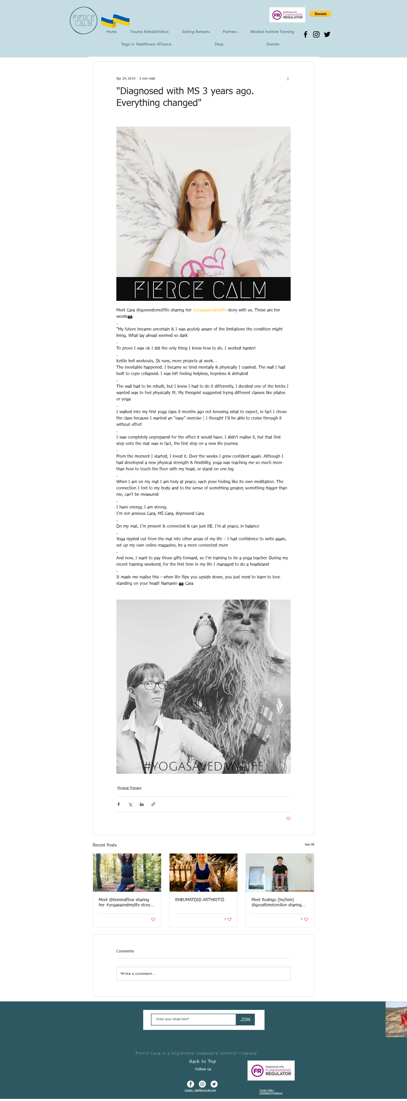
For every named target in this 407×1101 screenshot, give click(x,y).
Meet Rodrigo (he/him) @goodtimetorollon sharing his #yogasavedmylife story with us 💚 (277, 903)
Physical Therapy (129, 788)
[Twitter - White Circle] (214, 1084)
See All (309, 844)
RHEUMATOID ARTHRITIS (199, 900)
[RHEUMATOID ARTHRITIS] (204, 873)
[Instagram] (316, 34)
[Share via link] (153, 804)
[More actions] (288, 78)
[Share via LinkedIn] (141, 804)
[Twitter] (327, 34)
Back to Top (202, 1062)
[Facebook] (305, 34)
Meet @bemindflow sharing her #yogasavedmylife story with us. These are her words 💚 (126, 903)
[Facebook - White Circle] (190, 1084)
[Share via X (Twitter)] (130, 804)
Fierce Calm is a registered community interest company (196, 1053)
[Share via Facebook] (118, 804)
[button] (320, 14)
